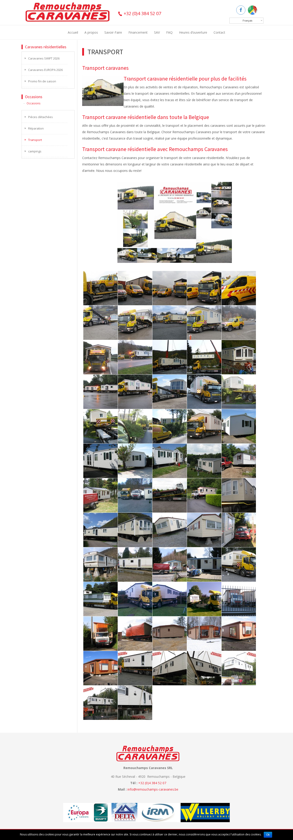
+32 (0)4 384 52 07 (141, 13)
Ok (268, 834)
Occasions (34, 103)
